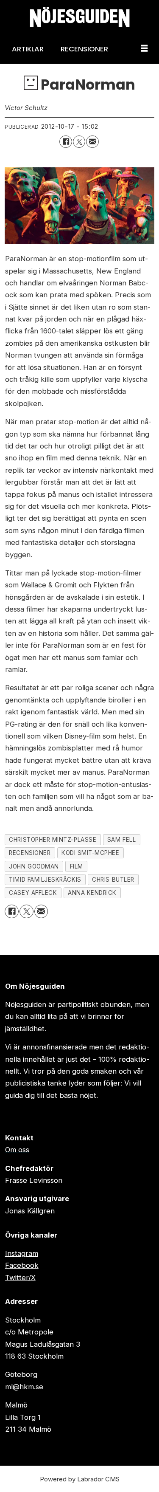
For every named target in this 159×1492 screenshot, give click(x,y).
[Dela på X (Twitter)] (79, 141)
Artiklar (28, 49)
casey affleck (33, 892)
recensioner (29, 852)
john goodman (34, 866)
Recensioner (84, 49)
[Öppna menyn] (144, 48)
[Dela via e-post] (92, 141)
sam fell (121, 839)
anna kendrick (92, 892)
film (76, 866)
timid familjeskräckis (45, 879)
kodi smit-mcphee (90, 852)
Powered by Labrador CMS (80, 1479)
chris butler (113, 879)
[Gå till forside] (79, 17)
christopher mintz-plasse (52, 839)
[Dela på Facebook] (65, 141)
